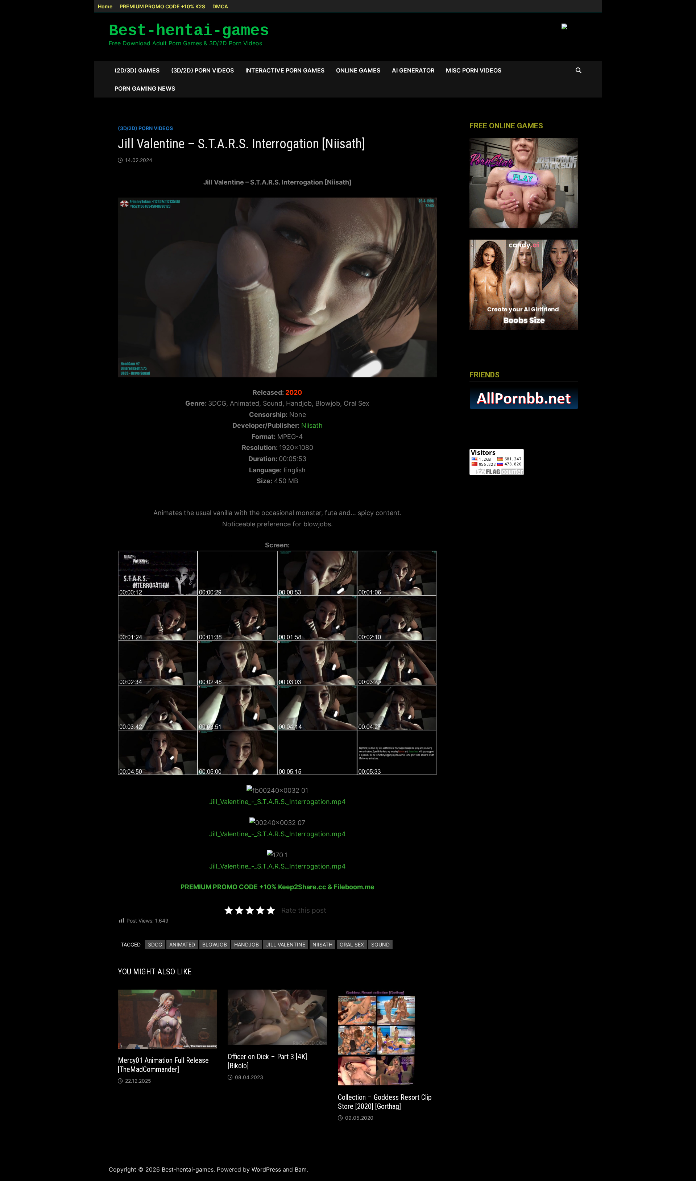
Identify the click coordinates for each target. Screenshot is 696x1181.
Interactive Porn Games (284, 70)
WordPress (266, 1169)
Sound (380, 944)
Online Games (358, 70)
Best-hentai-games (189, 31)
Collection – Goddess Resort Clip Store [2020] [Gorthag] (385, 1102)
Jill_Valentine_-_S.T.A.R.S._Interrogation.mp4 (277, 801)
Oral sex (352, 944)
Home (105, 6)
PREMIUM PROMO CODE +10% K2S (162, 6)
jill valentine (285, 944)
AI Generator (413, 70)
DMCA (220, 6)
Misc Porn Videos (473, 70)
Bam (301, 1169)
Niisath (312, 425)
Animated (182, 944)
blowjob (214, 944)
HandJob (246, 944)
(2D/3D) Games (137, 70)
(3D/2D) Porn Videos (202, 70)
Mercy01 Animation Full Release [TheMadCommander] (163, 1065)
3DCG (155, 944)
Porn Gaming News (145, 88)
